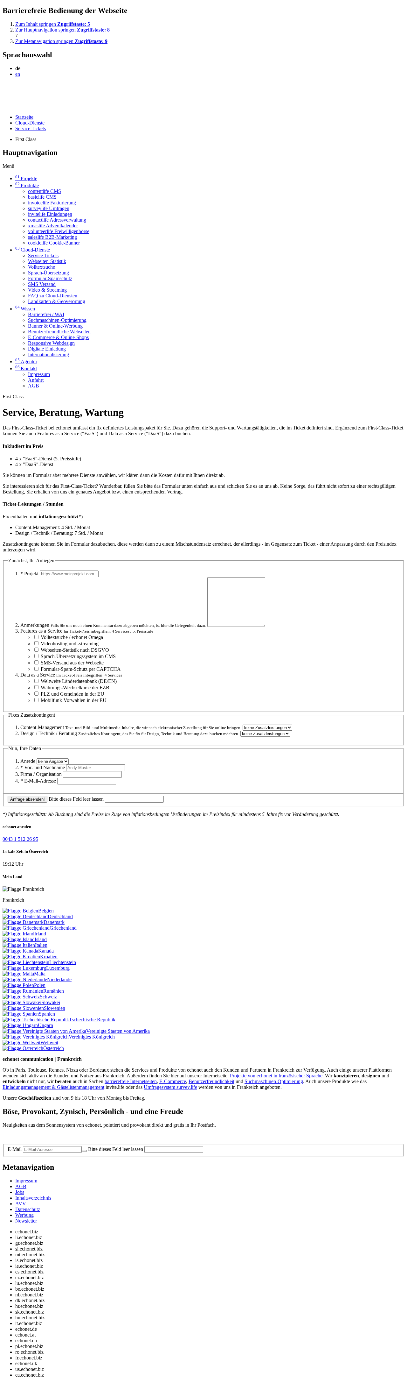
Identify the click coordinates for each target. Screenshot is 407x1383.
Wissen (25, 308)
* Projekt (29, 573)
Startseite (24, 117)
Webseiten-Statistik (47, 261)
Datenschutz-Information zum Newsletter (44, 1135)
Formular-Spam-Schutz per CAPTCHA (81, 669)
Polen (39, 985)
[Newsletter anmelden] (84, 1151)
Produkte (27, 185)
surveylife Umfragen (48, 208)
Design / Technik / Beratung (129, 733)
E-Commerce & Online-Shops (58, 337)
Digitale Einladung (47, 348)
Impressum (39, 374)
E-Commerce (172, 1081)
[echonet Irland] (18, 933)
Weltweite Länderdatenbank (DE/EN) (79, 681)
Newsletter (26, 1220)
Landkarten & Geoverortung (56, 301)
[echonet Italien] (19, 945)
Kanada (46, 951)
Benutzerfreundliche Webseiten (59, 331)
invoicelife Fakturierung (52, 202)
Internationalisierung (48, 354)
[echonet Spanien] (21, 1014)
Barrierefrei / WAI (46, 314)
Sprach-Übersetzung (48, 272)
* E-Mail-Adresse (38, 781)
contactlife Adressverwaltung (57, 220)
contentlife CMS (44, 191)
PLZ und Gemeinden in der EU (72, 694)
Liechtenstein (62, 962)
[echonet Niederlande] (25, 979)
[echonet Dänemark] (23, 922)
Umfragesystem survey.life (170, 1087)
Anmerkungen (113, 625)
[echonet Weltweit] (21, 1042)
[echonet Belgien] (20, 910)
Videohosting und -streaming (70, 643)
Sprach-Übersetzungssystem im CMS (78, 656)
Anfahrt (36, 380)
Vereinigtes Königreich (92, 1036)
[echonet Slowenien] (23, 1008)
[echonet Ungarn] (20, 1025)
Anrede (27, 761)
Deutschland (60, 916)
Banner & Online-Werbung (55, 326)
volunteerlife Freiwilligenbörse (58, 231)
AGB (33, 385)
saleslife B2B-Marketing (52, 237)
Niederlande (59, 979)
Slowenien (54, 1008)
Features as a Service (86, 631)
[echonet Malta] (18, 973)
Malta (39, 973)
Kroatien (49, 956)
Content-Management (130, 727)
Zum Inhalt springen (52, 24)
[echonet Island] (19, 939)
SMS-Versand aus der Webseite (72, 662)
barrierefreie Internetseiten (131, 1081)
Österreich (53, 1048)
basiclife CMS (42, 197)
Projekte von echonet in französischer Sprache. (277, 1075)
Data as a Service (71, 674)
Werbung (24, 1215)
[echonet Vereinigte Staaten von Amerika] (44, 1031)
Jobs (19, 1192)
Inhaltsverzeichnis (33, 1198)
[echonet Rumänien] (23, 991)
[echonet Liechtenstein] (26, 962)
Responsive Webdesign (51, 343)
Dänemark (54, 922)
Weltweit (49, 1042)
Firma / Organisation (41, 774)
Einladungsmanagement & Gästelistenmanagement (53, 1087)
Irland (40, 933)
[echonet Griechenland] (26, 928)
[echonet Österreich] (23, 1048)
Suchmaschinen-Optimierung (57, 320)
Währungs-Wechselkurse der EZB (75, 687)
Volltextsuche (41, 267)
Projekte (26, 178)
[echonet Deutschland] (25, 916)
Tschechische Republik (92, 1019)
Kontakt (26, 368)
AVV (20, 1203)
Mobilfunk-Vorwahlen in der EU (74, 700)
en (17, 74)
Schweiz (48, 996)
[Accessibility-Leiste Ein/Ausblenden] (5, 106)
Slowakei (50, 1002)
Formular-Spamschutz (50, 278)
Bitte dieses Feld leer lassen (76, 799)
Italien (41, 945)
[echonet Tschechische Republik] (36, 1019)
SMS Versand (42, 284)
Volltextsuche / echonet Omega (72, 637)
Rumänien (53, 991)
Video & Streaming (47, 290)
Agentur (26, 361)
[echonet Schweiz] (21, 996)
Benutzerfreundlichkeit (211, 1081)
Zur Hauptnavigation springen (62, 29)
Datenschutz (27, 1209)
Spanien (47, 1014)
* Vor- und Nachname (42, 767)
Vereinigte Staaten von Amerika (118, 1031)
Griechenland (63, 928)
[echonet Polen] (18, 985)
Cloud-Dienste (30, 122)
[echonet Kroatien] (21, 956)
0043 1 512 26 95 (20, 839)
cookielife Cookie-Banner (54, 242)
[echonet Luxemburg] (24, 968)
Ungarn (45, 1025)
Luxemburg (58, 968)
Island (41, 939)
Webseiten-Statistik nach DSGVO (75, 650)
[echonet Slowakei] (22, 1002)
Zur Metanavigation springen (61, 41)
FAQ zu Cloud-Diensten (52, 295)
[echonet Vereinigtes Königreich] (36, 1036)
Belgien (46, 910)
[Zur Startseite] (17, 89)
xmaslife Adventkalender (53, 225)
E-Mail (15, 1149)
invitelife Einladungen (50, 214)
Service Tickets (30, 128)
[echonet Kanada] (20, 951)
